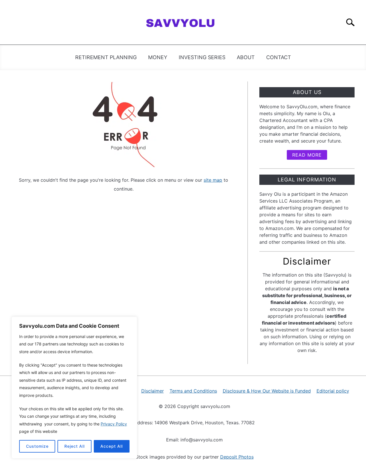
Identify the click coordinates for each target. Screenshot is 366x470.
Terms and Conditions (193, 391)
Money (157, 57)
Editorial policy (333, 391)
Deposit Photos (237, 457)
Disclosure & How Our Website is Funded (267, 391)
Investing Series (202, 57)
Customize (37, 446)
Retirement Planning (106, 57)
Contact (278, 57)
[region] (74, 388)
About (246, 57)
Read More (307, 155)
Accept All (111, 446)
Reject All (74, 446)
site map (213, 180)
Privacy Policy (114, 423)
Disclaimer (152, 391)
